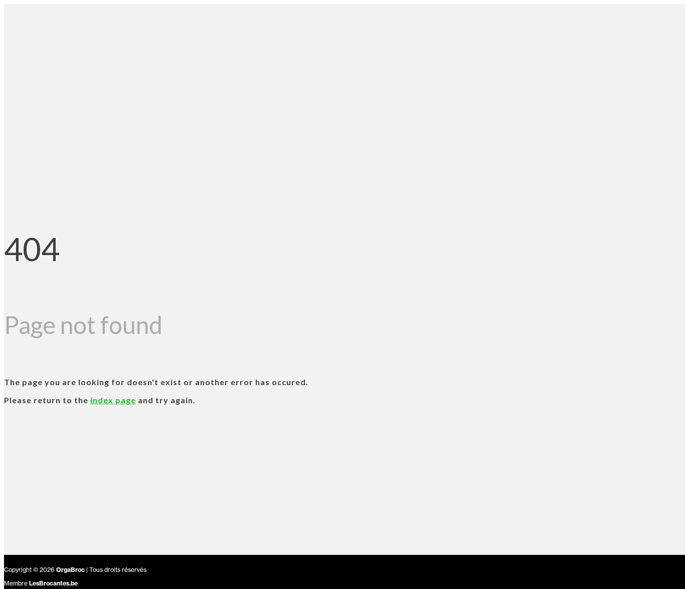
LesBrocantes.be (53, 583)
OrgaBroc (70, 569)
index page (113, 400)
